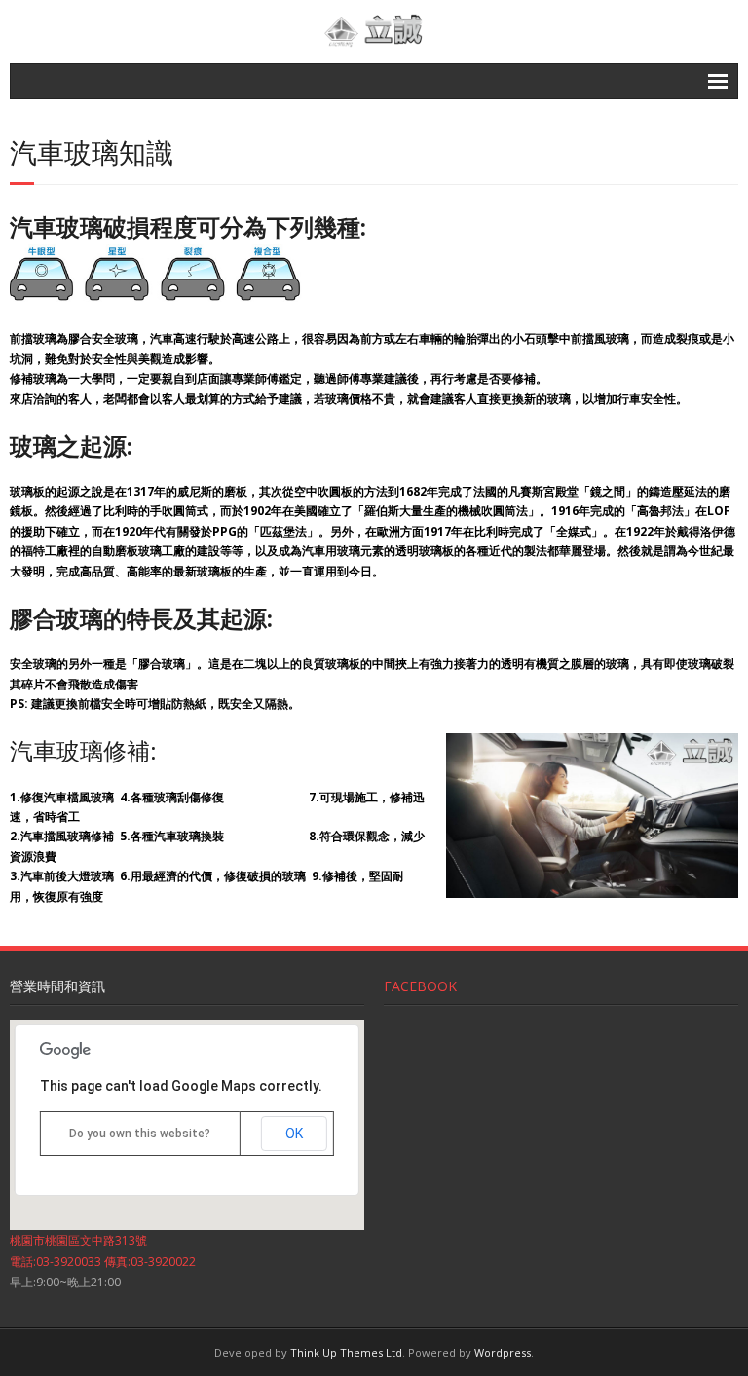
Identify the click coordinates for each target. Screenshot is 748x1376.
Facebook (420, 986)
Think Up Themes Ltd (346, 1352)
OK (294, 1133)
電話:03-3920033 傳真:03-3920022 (103, 1261)
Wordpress (502, 1352)
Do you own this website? (139, 1133)
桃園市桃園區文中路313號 (78, 1240)
